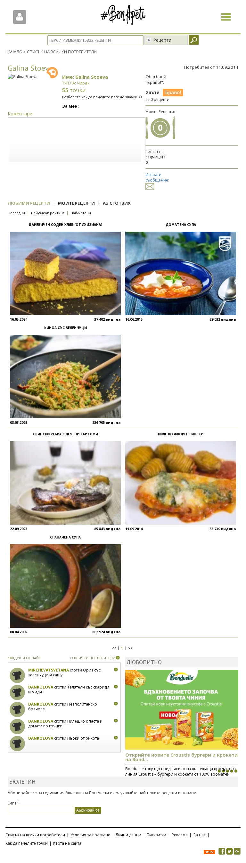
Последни (16, 212)
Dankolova (40, 687)
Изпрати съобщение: (157, 177)
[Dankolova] (17, 692)
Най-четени (80, 212)
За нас (199, 835)
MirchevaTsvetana (48, 670)
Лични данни (128, 835)
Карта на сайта (67, 843)
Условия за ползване (90, 835)
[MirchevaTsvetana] (17, 675)
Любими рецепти (29, 203)
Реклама (180, 835)
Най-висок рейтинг (47, 212)
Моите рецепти (76, 203)
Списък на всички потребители (35, 835)
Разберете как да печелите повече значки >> (102, 96)
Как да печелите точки (26, 843)
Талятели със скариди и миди (68, 689)
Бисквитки (156, 835)
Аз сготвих (117, 203)
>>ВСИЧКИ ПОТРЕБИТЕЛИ (92, 657)
